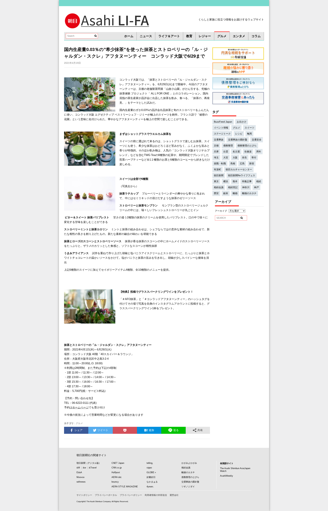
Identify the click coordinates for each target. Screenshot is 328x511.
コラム (256, 36)
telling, (150, 463)
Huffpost (116, 472)
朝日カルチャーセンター (239, 169)
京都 (216, 145)
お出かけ (241, 121)
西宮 (216, 193)
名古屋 (236, 151)
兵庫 (216, 151)
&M (78, 467)
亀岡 (249, 133)
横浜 (225, 181)
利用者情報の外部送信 (156, 495)
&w (84, 467)
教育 (189, 36)
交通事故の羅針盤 (237, 139)
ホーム (128, 36)
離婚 (235, 193)
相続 (258, 181)
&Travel (93, 467)
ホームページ (80, 407)
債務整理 (228, 145)
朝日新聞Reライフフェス (241, 175)
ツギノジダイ (188, 486)
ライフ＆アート (169, 36)
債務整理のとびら (247, 145)
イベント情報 (221, 127)
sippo (149, 467)
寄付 (253, 157)
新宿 (251, 163)
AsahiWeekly (226, 476)
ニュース (146, 36)
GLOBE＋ (151, 472)
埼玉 (216, 157)
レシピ (238, 133)
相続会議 (218, 187)
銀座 (225, 193)
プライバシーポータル (106, 495)
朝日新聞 (218, 175)
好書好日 (151, 477)
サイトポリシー (84, 495)
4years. (150, 486)
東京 (216, 181)
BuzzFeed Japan (223, 121)
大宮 (225, 157)
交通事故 (218, 139)
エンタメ (239, 36)
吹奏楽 (248, 151)
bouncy (115, 481)
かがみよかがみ (189, 463)
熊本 (235, 181)
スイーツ (249, 127)
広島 (242, 163)
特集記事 (247, 181)
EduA (79, 472)
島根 (232, 163)
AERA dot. (117, 477)
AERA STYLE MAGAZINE (125, 486)
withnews (81, 481)
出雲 (225, 151)
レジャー (205, 36)
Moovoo (80, 477)
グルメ (222, 36)
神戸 (256, 187)
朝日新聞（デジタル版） (89, 463)
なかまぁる (152, 481)
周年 (258, 151)
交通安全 (256, 139)
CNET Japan (118, 463)
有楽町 (217, 169)
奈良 (244, 157)
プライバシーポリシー (131, 495)
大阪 (235, 157)
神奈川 (245, 187)
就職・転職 (220, 163)
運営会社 (174, 495)
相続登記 (233, 187)
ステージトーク (222, 133)
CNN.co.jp (117, 467)
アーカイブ (221, 210)
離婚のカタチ (249, 193)
